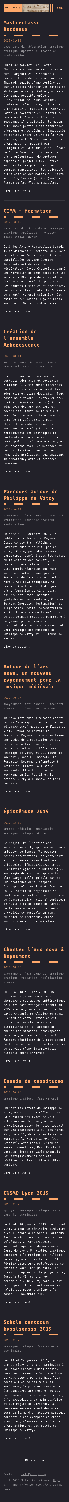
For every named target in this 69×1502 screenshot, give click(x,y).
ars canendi (15, 46)
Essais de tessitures (34, 1081)
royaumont (13, 515)
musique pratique (39, 366)
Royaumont (13, 704)
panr (7, 1489)
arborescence (16, 362)
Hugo (56, 1480)
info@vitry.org (33, 1474)
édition (25, 828)
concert (38, 362)
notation (49, 51)
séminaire (29, 1214)
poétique (30, 51)
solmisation (15, 55)
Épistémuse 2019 (26, 811)
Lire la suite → (17, 191)
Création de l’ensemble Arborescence (22, 338)
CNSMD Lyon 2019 (26, 1193)
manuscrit (45, 828)
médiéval (12, 366)
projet (10, 1210)
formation (38, 46)
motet (54, 362)
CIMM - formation (28, 211)
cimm (33, 237)
